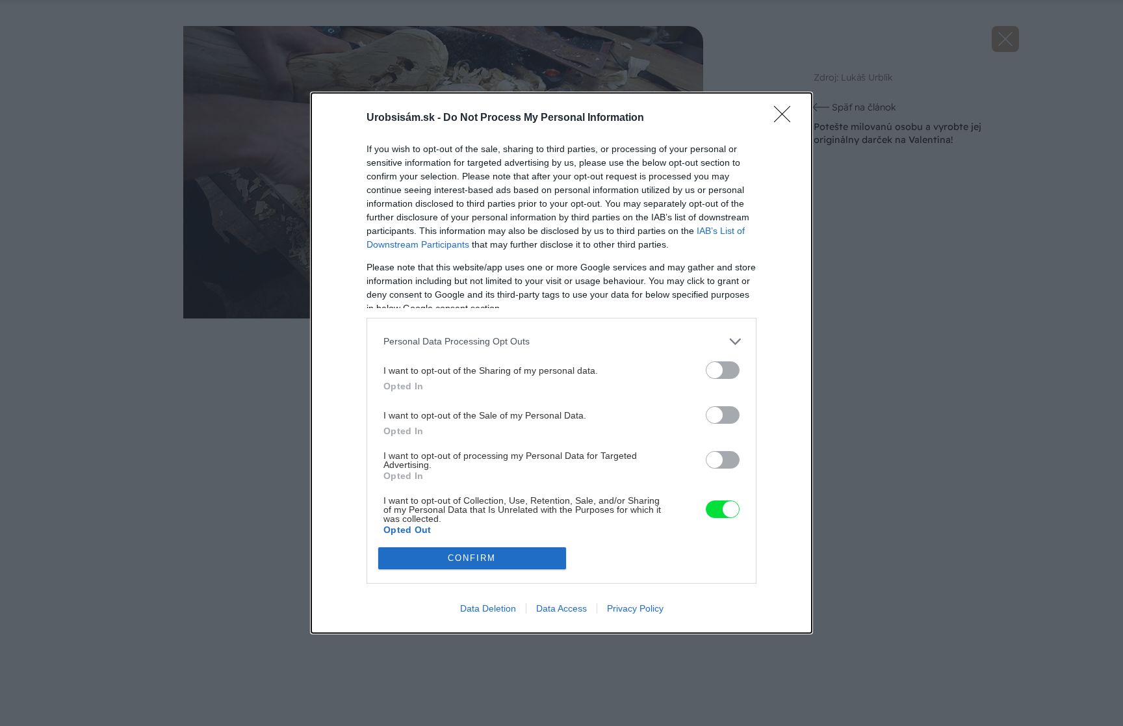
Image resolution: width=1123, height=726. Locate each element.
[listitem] (561, 341)
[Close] (786, 118)
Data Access (561, 608)
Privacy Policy (635, 608)
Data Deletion (488, 608)
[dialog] (561, 363)
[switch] (723, 370)
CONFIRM (472, 558)
